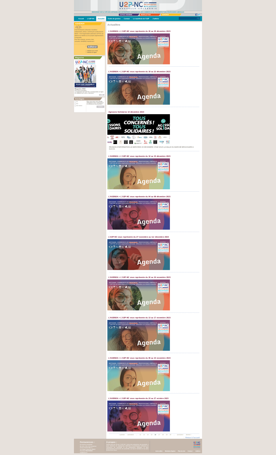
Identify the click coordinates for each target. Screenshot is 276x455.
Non (77, 103)
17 (159, 434)
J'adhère (155, 19)
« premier (122, 434)
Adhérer (165, 15)
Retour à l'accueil (192, 437)
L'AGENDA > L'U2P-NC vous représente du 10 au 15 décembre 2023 (139, 156)
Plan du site (181, 451)
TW (199, 15)
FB (196, 15)
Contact (127, 19)
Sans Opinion (79, 105)
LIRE (101, 95)
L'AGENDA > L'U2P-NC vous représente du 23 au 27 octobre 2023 (138, 398)
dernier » (188, 434)
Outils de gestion (114, 19)
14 (148, 434)
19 (166, 434)
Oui (77, 101)
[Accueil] (138, 5)
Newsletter (146, 15)
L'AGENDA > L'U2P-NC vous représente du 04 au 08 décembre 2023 (139, 197)
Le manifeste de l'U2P (141, 19)
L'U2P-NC (91, 19)
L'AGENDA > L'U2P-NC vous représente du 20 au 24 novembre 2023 (139, 277)
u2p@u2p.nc (83, 452)
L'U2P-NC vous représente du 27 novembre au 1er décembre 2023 (138, 237)
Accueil (81, 19)
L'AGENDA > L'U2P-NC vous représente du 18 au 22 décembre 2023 (139, 72)
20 (170, 434)
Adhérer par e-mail (92, 50)
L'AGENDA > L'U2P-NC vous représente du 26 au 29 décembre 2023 (139, 31)
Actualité (101, 19)
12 (140, 434)
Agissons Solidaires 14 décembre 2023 (126, 112)
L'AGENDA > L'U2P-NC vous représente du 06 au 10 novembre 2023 (139, 358)
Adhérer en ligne (92, 52)
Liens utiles (158, 451)
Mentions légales (170, 451)
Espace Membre (126, 15)
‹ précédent (130, 434)
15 (151, 434)
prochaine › (180, 434)
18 (163, 434)
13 (144, 434)
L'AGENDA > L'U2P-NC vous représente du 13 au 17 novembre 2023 (139, 318)
